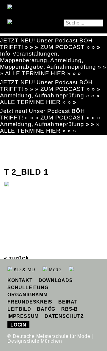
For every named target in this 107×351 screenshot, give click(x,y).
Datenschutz (64, 316)
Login (18, 324)
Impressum (23, 316)
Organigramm (27, 294)
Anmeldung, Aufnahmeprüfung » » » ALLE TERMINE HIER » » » (50, 98)
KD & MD (23, 269)
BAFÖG (46, 309)
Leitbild (19, 309)
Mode (54, 269)
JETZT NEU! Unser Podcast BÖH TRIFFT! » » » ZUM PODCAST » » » (50, 43)
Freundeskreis (29, 301)
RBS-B (69, 309)
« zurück (16, 258)
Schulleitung (27, 287)
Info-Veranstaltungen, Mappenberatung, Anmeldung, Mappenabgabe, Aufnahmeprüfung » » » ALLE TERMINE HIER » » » (53, 63)
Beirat (68, 301)
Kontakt (19, 280)
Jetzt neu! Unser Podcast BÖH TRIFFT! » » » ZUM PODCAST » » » (50, 114)
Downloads (56, 280)
